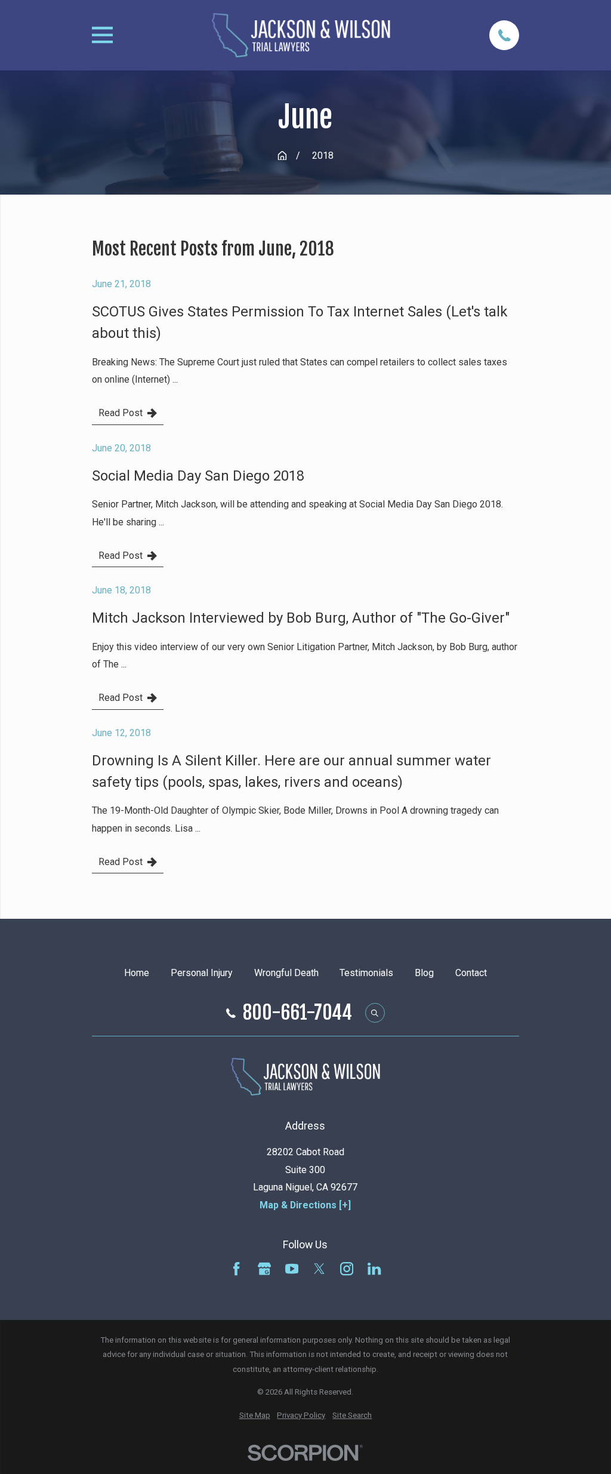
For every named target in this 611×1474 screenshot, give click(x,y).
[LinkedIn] (374, 1268)
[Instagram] (346, 1268)
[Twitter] (319, 1268)
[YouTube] (291, 1268)
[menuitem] (254, 1415)
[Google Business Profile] (264, 1268)
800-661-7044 (297, 1013)
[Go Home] (282, 156)
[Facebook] (236, 1268)
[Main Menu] (102, 34)
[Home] (301, 35)
